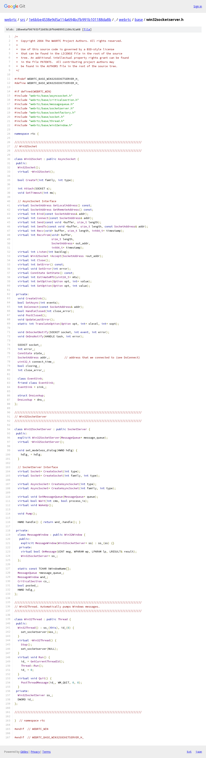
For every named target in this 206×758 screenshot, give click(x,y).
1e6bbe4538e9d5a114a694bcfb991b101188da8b (70, 19)
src (22, 19)
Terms (46, 752)
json (199, 751)
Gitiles (24, 752)
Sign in (198, 6)
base (139, 19)
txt (189, 751)
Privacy (35, 752)
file (87, 29)
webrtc (10, 19)
